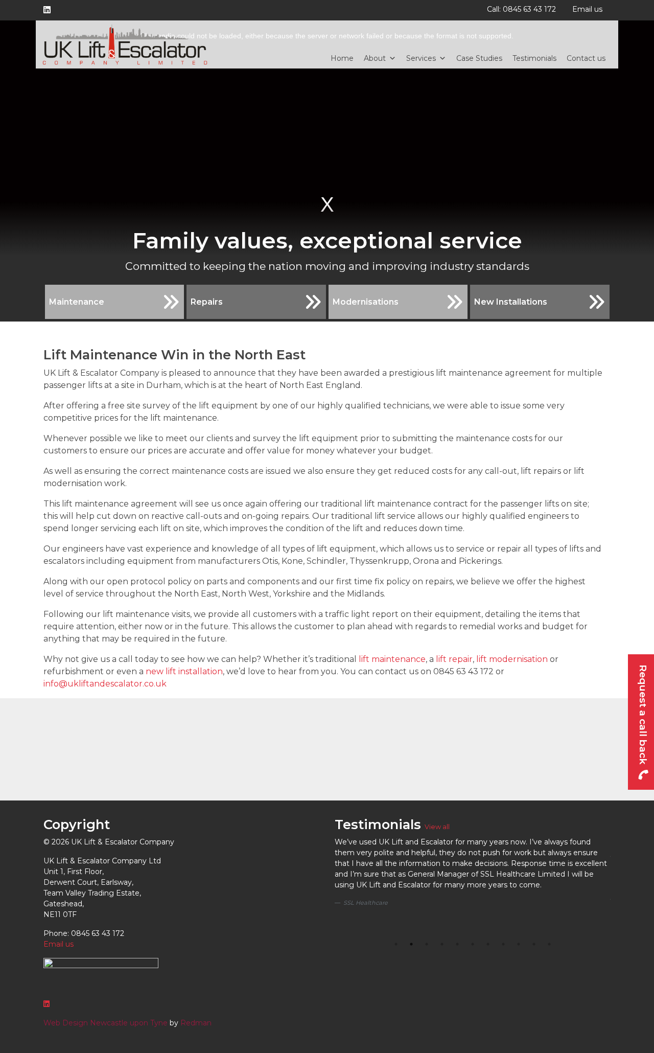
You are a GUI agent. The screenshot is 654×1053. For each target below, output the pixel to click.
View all (437, 827)
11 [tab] (549, 944)
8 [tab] (503, 944)
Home (342, 58)
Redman (196, 1022)
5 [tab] (457, 944)
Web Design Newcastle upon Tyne (105, 1022)
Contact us (586, 58)
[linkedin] (49, 10)
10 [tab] (534, 944)
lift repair (454, 659)
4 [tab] (442, 944)
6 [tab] (473, 944)
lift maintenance (392, 659)
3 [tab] (427, 944)
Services (421, 58)
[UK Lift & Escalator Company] (125, 44)
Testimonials (534, 58)
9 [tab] (518, 944)
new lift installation (184, 671)
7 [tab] (488, 944)
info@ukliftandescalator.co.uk (105, 684)
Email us (587, 9)
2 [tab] (411, 944)
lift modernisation (511, 659)
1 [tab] (396, 944)
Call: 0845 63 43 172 (521, 9)
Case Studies (479, 58)
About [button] (375, 58)
